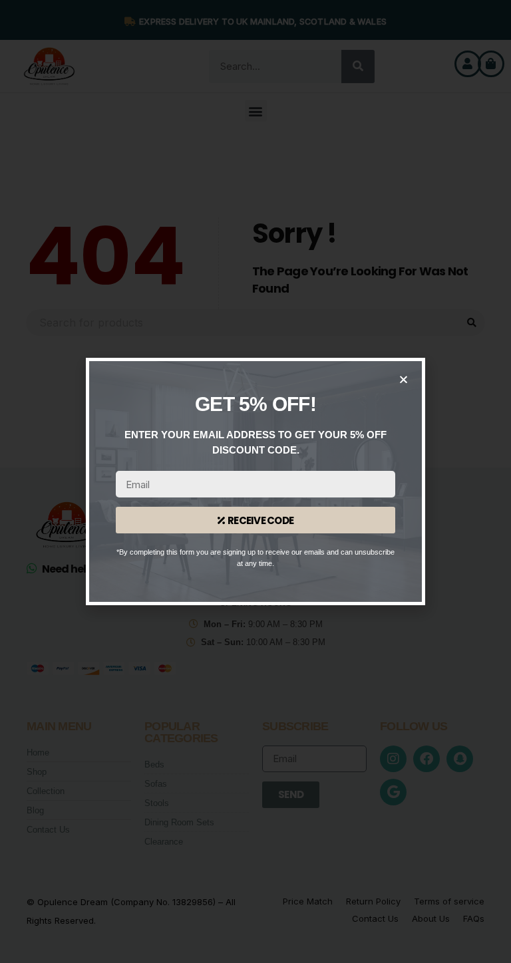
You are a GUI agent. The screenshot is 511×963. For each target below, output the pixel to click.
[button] (404, 379)
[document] (255, 481)
